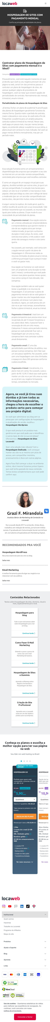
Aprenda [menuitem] (7, 960)
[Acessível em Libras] (46, 511)
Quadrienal (20, 799)
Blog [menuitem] (5, 954)
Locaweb (10, 3)
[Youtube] (10, 907)
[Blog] (16, 907)
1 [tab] (21, 761)
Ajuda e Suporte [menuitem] (10, 948)
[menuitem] (9, 919)
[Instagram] (4, 907)
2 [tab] (24, 761)
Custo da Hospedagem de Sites (29, 74)
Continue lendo (28, 633)
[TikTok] (28, 907)
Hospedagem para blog (24, 614)
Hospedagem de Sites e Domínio (24, 673)
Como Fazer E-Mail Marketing (24, 643)
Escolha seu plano (25, 816)
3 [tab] (27, 761)
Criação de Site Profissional (24, 703)
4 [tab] (30, 761)
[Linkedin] (22, 907)
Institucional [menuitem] (8, 915)
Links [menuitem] (6, 966)
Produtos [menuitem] (7, 941)
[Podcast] (34, 907)
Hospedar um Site (14, 74)
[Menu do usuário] (45, 3)
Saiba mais (6, 560)
